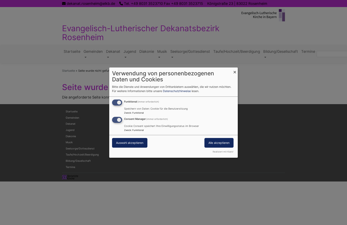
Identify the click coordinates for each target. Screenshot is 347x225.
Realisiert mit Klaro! (223, 151)
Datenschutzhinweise (177, 91)
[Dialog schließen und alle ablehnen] (235, 69)
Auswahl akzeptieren (129, 142)
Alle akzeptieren (219, 142)
